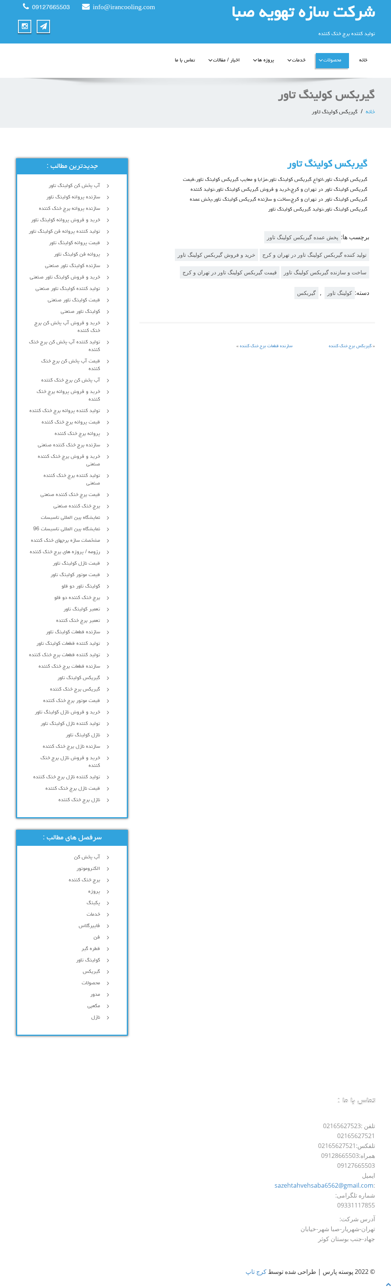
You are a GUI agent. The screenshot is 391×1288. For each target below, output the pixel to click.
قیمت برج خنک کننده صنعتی (70, 495)
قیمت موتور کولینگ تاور (75, 575)
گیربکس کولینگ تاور (78, 678)
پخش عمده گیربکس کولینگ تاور (302, 237)
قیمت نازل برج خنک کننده (72, 789)
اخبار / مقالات (226, 60)
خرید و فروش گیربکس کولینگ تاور (216, 254)
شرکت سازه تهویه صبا (303, 13)
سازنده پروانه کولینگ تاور (73, 197)
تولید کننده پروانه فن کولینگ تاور (64, 232)
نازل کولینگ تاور (83, 735)
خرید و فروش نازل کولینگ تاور (67, 712)
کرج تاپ (256, 1271)
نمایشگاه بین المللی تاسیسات (70, 518)
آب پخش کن (87, 857)
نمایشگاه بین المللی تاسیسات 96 (66, 529)
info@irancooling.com (124, 8)
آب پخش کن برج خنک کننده (70, 380)
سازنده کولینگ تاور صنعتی (72, 266)
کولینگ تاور (339, 292)
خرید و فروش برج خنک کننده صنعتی (69, 460)
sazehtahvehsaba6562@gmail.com (324, 1185)
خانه (363, 60)
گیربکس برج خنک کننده (350, 346)
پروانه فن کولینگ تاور (77, 254)
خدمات (298, 60)
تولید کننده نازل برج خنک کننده (66, 777)
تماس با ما (185, 60)
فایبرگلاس (89, 926)
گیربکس (306, 292)
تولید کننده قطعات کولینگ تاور (68, 644)
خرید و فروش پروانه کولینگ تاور (65, 220)
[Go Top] (388, 1284)
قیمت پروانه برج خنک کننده (71, 422)
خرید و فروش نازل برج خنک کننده (70, 762)
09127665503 (51, 8)
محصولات (332, 60)
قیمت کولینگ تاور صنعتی (74, 300)
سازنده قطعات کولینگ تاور (73, 632)
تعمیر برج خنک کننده (78, 621)
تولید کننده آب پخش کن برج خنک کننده (64, 346)
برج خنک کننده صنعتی (76, 506)
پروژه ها (266, 60)
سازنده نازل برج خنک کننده (71, 747)
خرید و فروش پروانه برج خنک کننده (68, 395)
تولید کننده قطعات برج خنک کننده (64, 655)
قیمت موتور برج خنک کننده (71, 701)
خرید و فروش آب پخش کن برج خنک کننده (67, 327)
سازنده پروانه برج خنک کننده (69, 209)
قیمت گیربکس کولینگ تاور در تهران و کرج (230, 272)
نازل (95, 1017)
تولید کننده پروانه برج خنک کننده (64, 411)
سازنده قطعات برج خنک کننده (266, 346)
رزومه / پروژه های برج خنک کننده (65, 552)
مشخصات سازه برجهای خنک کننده (65, 541)
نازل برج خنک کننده (79, 800)
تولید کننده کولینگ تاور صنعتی (68, 289)
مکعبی (93, 1006)
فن (97, 937)
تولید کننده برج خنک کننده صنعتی (72, 479)
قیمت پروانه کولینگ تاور (74, 243)
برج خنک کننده (84, 880)
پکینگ (93, 903)
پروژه (94, 892)
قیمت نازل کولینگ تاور (76, 563)
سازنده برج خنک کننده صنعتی (69, 445)
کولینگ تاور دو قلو (80, 586)
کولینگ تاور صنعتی (80, 312)
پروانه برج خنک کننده (77, 434)
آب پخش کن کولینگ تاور (74, 186)
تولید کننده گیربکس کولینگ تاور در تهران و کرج (314, 254)
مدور (95, 995)
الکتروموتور (88, 869)
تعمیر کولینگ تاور (81, 609)
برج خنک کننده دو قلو (77, 598)
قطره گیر (90, 949)
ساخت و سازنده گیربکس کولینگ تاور (325, 272)
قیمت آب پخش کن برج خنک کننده (70, 365)
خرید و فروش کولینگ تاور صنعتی (65, 277)
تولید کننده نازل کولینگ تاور (70, 724)
